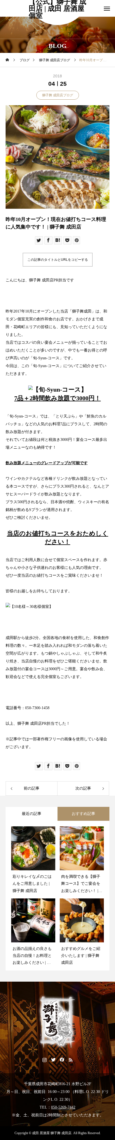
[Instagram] (44, 1059)
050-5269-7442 (63, 1107)
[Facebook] (61, 1059)
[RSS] (70, 1059)
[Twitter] (53, 1059)
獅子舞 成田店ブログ (57, 95)
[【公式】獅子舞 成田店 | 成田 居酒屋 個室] (57, 1022)
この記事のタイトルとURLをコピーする (57, 260)
